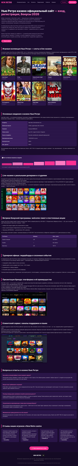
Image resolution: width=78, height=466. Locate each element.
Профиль (64, 2)
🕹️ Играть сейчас (7, 41)
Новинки (54, 2)
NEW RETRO (6, 2)
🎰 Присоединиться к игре (39, 448)
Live (28, 2)
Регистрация (72, 2)
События (48, 2)
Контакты (33, 2)
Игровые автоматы (21, 2)
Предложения (40, 2)
